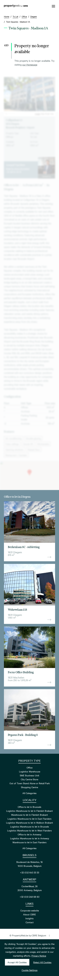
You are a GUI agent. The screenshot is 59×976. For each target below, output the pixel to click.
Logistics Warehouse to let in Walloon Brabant (29, 822)
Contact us (46, 176)
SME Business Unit (29, 775)
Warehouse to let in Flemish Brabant (29, 814)
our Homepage (29, 64)
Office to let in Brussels (29, 806)
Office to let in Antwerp (29, 834)
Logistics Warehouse (29, 771)
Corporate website (29, 910)
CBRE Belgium (39, 935)
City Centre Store (29, 779)
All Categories (29, 793)
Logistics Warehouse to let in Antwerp (29, 838)
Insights (29, 918)
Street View (49, 113)
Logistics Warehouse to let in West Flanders (29, 830)
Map (42, 113)
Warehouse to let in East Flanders (29, 842)
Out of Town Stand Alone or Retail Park (30, 783)
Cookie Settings (30, 970)
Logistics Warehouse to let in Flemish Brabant (29, 810)
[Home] (16, 6)
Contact (30, 922)
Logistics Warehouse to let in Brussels (29, 826)
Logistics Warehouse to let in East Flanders (29, 818)
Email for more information (18, 168)
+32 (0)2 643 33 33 (29, 872)
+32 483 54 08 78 (13, 171)
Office (29, 767)
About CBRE (29, 914)
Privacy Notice (38, 955)
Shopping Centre (29, 787)
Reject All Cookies (42, 962)
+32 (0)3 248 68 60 (29, 896)
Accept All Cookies (17, 962)
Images (37, 113)
